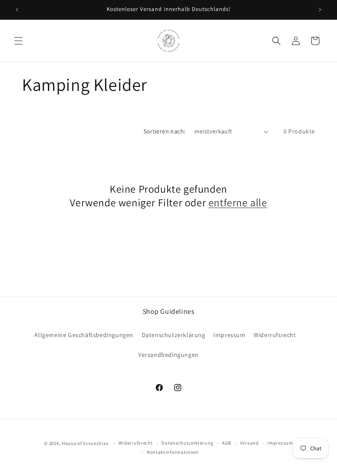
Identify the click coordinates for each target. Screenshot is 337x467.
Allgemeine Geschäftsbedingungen (83, 335)
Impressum (229, 335)
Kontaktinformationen (173, 452)
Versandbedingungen (168, 355)
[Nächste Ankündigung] (320, 9)
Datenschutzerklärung (173, 335)
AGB (226, 443)
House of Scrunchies (85, 443)
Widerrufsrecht (275, 335)
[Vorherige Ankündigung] (17, 9)
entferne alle (237, 202)
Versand (249, 443)
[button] (18, 40)
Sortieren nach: (164, 131)
